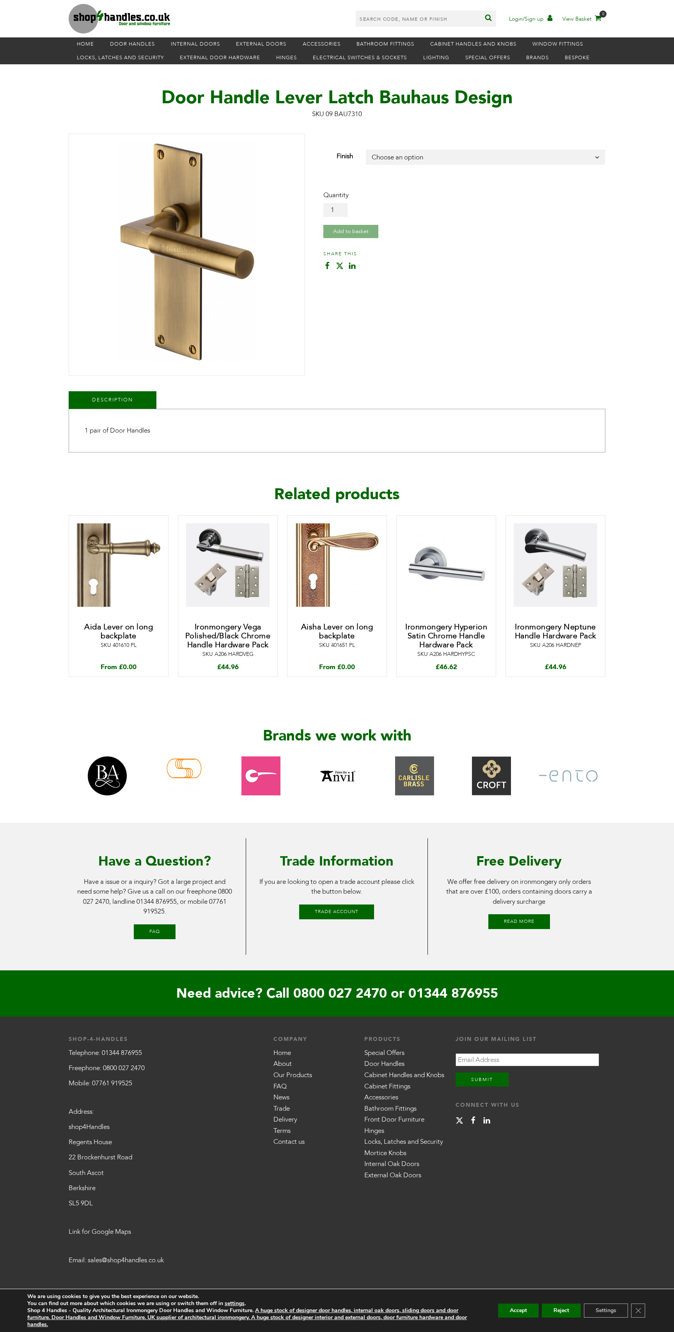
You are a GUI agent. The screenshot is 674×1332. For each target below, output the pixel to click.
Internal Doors (195, 44)
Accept (518, 1310)
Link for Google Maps (100, 1231)
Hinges (286, 57)
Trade (281, 1108)
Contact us (289, 1141)
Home (85, 44)
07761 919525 (112, 1083)
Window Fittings (557, 44)
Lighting (436, 57)
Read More (519, 921)
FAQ (154, 931)
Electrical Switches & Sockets (360, 57)
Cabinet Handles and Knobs (473, 44)
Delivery (285, 1119)
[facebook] (473, 1121)
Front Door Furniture (394, 1119)
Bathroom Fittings (385, 44)
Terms (282, 1130)
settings (235, 1303)
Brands (537, 57)
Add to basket (351, 231)
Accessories (322, 44)
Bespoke (577, 57)
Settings (606, 1310)
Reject (561, 1310)
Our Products (292, 1075)
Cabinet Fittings (387, 1086)
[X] (459, 1121)
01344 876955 (157, 901)
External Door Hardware (220, 57)
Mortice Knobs (385, 1152)
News (281, 1097)
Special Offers (487, 57)
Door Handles (132, 44)
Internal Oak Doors (391, 1163)
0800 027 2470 (340, 993)
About (282, 1063)
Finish (345, 156)
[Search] (488, 19)
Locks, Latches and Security (120, 57)
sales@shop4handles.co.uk (126, 1260)
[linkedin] (487, 1121)
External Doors (261, 44)
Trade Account (336, 911)
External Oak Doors (392, 1175)
